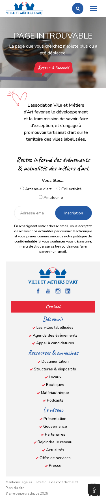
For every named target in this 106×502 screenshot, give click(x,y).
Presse (55, 465)
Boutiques (55, 384)
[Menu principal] (93, 8)
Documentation (55, 361)
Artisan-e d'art (37, 189)
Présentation (55, 418)
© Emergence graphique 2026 (27, 494)
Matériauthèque (55, 392)
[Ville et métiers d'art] (24, 8)
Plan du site (15, 488)
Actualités (55, 450)
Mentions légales (19, 482)
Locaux (55, 377)
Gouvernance (55, 426)
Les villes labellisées (54, 327)
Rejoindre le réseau (55, 442)
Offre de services (55, 458)
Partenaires (55, 434)
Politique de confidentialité (57, 482)
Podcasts (55, 400)
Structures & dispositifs (55, 369)
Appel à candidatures (55, 343)
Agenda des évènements (55, 335)
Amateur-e (52, 197)
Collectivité (71, 189)
